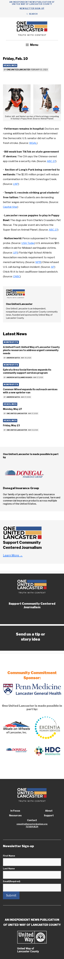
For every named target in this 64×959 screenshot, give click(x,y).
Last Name (9, 868)
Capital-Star (10, 206)
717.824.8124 (32, 827)
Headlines (10, 65)
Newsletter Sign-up (32, 8)
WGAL (33, 142)
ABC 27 (51, 161)
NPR (38, 262)
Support (49, 815)
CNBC (16, 276)
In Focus (15, 810)
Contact (32, 820)
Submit (11, 895)
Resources (15, 815)
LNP (15, 183)
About (49, 810)
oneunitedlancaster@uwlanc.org (32, 824)
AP (52, 266)
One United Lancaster (18, 70)
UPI (15, 252)
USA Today (28, 243)
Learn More (13, 555)
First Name (9, 855)
